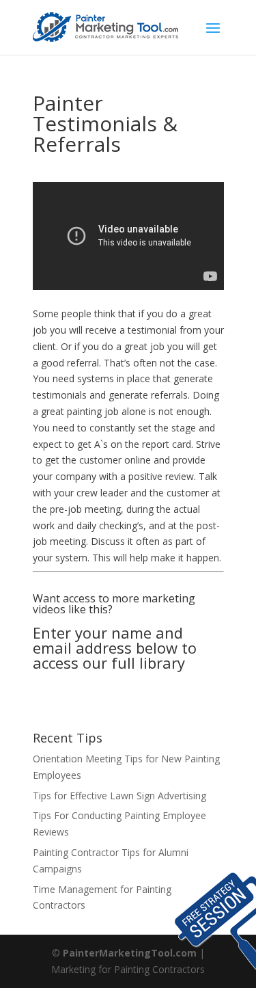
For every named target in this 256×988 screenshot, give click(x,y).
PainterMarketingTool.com (130, 952)
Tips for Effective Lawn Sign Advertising (119, 795)
